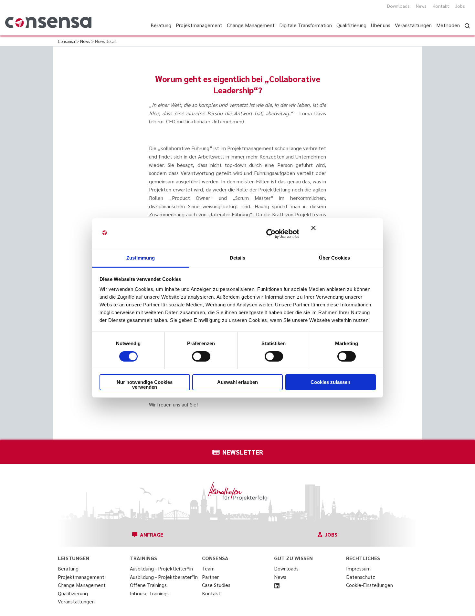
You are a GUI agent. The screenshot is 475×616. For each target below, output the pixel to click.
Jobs (460, 6)
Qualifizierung (73, 593)
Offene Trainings (148, 584)
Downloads (398, 6)
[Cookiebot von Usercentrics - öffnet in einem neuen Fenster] (271, 233)
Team (208, 568)
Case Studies (216, 584)
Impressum (358, 568)
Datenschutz (360, 576)
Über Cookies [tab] (334, 258)
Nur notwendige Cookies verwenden (145, 384)
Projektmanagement (81, 576)
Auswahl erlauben (237, 382)
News (421, 6)
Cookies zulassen (330, 382)
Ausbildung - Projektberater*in (164, 576)
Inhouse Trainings (149, 593)
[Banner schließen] (343, 233)
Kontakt (441, 6)
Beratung (68, 568)
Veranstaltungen (76, 601)
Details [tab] (238, 258)
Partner (210, 576)
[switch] (201, 356)
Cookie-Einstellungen (369, 584)
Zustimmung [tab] (140, 258)
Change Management (82, 584)
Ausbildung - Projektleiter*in (161, 568)
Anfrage (151, 534)
